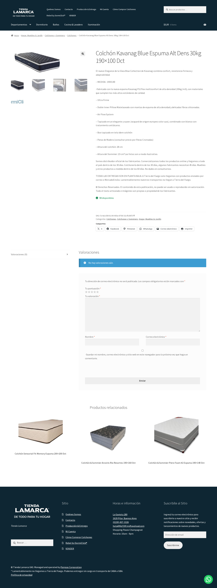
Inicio (16, 35)
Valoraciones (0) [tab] (19, 254)
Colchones (71, 35)
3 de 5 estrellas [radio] (92, 292)
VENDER (72, 15)
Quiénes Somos (54, 9)
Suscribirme (173, 545)
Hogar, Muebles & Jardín (32, 35)
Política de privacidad (21, 574)
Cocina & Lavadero (73, 24)
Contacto (69, 9)
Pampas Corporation (71, 567)
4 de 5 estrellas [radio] (94, 292)
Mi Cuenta (104, 9)
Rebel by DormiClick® (56, 15)
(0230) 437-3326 (121, 522)
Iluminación (94, 24)
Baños (56, 24)
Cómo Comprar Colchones (124, 9)
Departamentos (19, 24)
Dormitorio (42, 24)
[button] (82, 53)
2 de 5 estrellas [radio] (89, 292)
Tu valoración (92, 296)
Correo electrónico (156, 336)
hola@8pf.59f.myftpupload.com (128, 525)
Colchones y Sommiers (55, 35)
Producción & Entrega (86, 9)
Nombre (90, 336)
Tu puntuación (93, 288)
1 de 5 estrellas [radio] (86, 292)
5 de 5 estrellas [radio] (97, 292)
